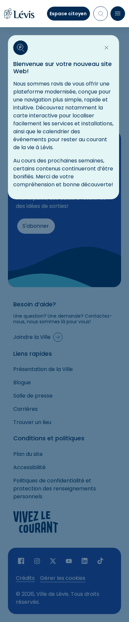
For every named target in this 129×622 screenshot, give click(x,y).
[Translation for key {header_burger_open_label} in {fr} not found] (117, 13)
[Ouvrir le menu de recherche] (100, 13)
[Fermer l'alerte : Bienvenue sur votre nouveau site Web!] (106, 47)
